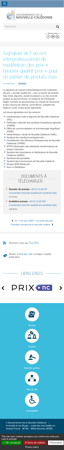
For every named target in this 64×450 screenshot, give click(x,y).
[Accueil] (29, 14)
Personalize (56, 442)
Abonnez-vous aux (24, 242)
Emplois (32, 346)
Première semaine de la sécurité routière (31, 224)
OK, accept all (12, 442)
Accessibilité (32, 410)
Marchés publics (32, 367)
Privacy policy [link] (32, 447)
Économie (22, 83)
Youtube (53, 37)
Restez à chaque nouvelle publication (30, 255)
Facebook (48, 37)
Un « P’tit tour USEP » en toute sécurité (33, 220)
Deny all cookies (36, 442)
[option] (32, 287)
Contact (32, 325)
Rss (58, 37)
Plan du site (32, 389)
